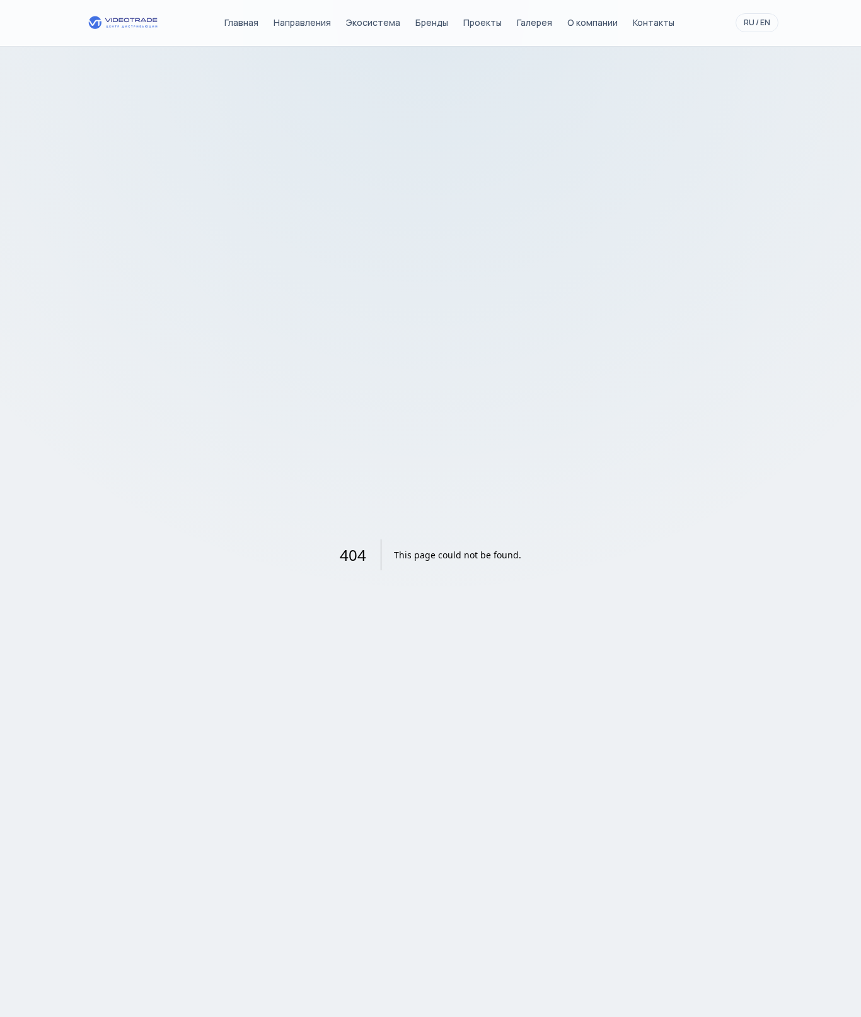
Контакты (653, 22)
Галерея (534, 22)
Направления (302, 22)
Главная (241, 22)
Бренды (431, 22)
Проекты (482, 22)
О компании (592, 22)
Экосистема (373, 22)
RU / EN (757, 22)
